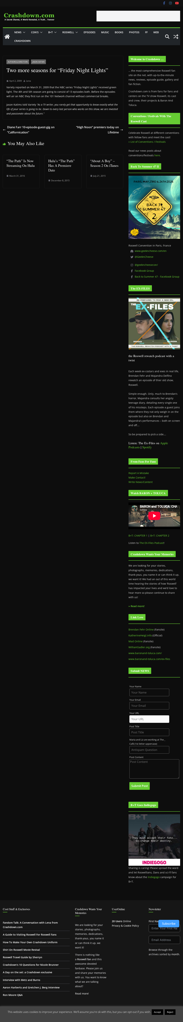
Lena (28, 80)
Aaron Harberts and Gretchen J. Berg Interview (31, 987)
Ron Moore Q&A (13, 995)
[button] (23, 32)
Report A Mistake (138, 473)
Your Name (135, 686)
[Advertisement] (138, 16)
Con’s (35, 32)
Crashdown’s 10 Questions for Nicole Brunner (31, 964)
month (175, 954)
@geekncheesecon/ (146, 264)
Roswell (68, 32)
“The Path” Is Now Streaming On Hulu (20, 163)
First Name (155, 921)
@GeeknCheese (144, 256)
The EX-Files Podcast (151, 543)
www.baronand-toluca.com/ (145, 653)
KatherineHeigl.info (140, 635)
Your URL (134, 713)
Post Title (134, 726)
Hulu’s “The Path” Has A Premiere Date (61, 165)
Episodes (89, 32)
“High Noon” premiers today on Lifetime (97, 129)
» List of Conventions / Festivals (147, 141)
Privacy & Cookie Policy (125, 925)
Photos (134, 32)
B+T (50, 32)
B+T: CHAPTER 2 (159, 535)
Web (156, 32)
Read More (92, 1017)
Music (105, 32)
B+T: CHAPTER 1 (137, 535)
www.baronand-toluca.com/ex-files (149, 659)
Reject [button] (170, 1012)
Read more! (82, 993)
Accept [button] (157, 1012)
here (157, 155)
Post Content (136, 757)
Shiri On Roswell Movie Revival (21, 949)
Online (121, 921)
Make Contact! (136, 477)
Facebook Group (144, 270)
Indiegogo (154, 877)
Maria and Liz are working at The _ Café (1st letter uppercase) (147, 741)
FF (146, 32)
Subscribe (168, 924)
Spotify (147, 447)
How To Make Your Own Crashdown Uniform (30, 942)
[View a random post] (176, 36)
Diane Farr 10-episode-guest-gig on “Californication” (31, 129)
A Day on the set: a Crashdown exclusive (27, 972)
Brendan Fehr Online (141, 629)
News (17, 32)
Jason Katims (38, 62)
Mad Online (135, 641)
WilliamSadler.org (139, 647)
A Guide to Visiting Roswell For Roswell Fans (29, 934)
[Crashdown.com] (7, 36)
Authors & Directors (18, 62)
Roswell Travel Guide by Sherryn (22, 957)
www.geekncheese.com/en (151, 251)
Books (119, 32)
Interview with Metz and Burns (21, 980)
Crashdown (22, 41)
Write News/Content (140, 482)
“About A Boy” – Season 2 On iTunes (104, 163)
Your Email (135, 699)
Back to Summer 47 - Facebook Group (157, 276)
